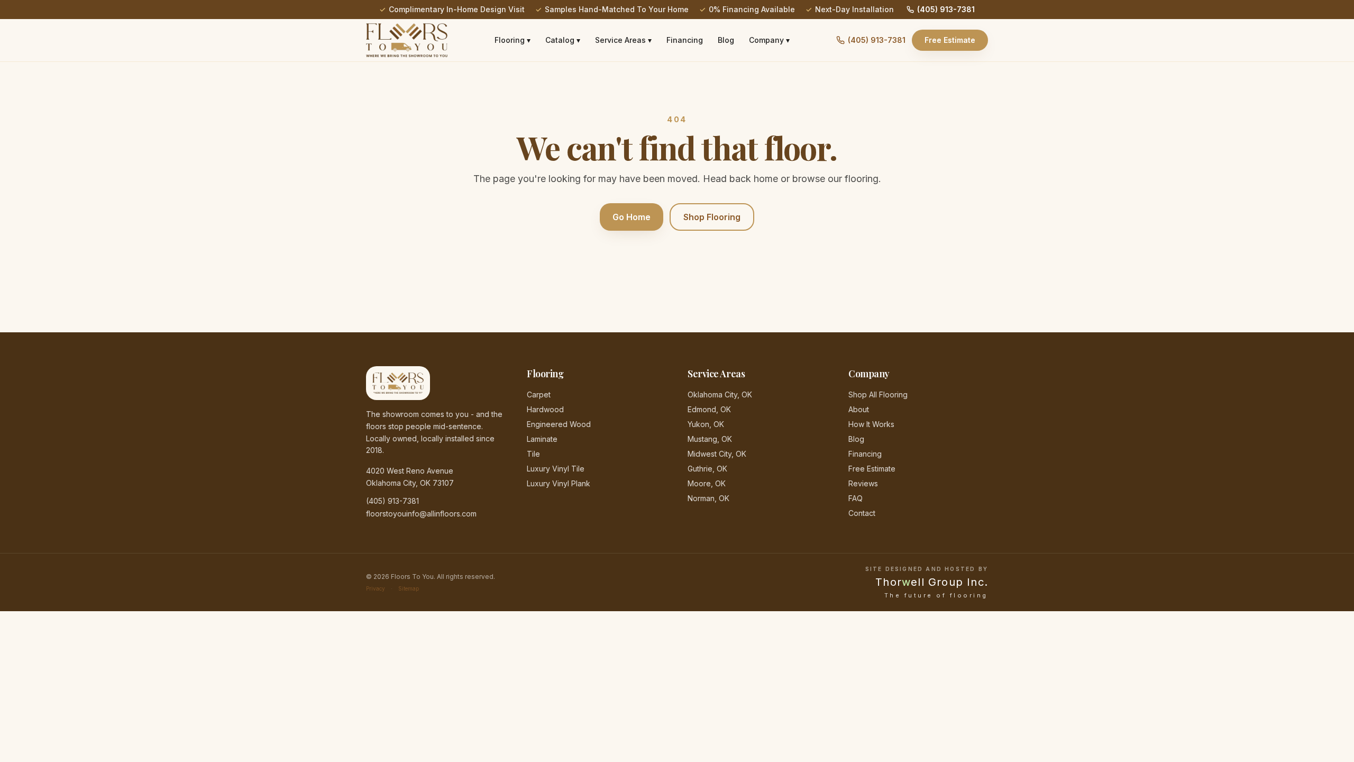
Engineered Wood (559, 424)
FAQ (855, 498)
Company (769, 39)
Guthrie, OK (707, 468)
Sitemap (408, 588)
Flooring (512, 39)
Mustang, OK (710, 438)
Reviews (863, 483)
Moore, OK (707, 483)
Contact (861, 513)
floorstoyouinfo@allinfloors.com (421, 513)
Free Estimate (950, 39)
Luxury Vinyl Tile (555, 468)
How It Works (871, 424)
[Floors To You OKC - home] (406, 40)
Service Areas (623, 39)
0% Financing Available (752, 9)
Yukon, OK (706, 424)
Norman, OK (708, 498)
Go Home (631, 217)
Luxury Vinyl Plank (558, 483)
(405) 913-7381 (946, 9)
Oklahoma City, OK (720, 394)
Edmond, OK (709, 409)
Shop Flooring (711, 217)
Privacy (375, 588)
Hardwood (545, 409)
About (858, 409)
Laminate (542, 438)
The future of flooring (936, 595)
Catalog (562, 39)
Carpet (539, 394)
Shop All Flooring (878, 394)
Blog (726, 39)
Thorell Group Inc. (931, 582)
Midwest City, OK (717, 453)
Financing (684, 39)
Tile (533, 453)
